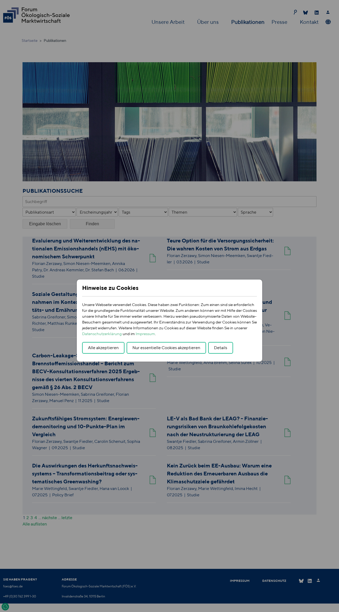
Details (220, 347)
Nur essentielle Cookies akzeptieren (166, 347)
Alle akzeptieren (103, 347)
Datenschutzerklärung (102, 333)
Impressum (145, 333)
